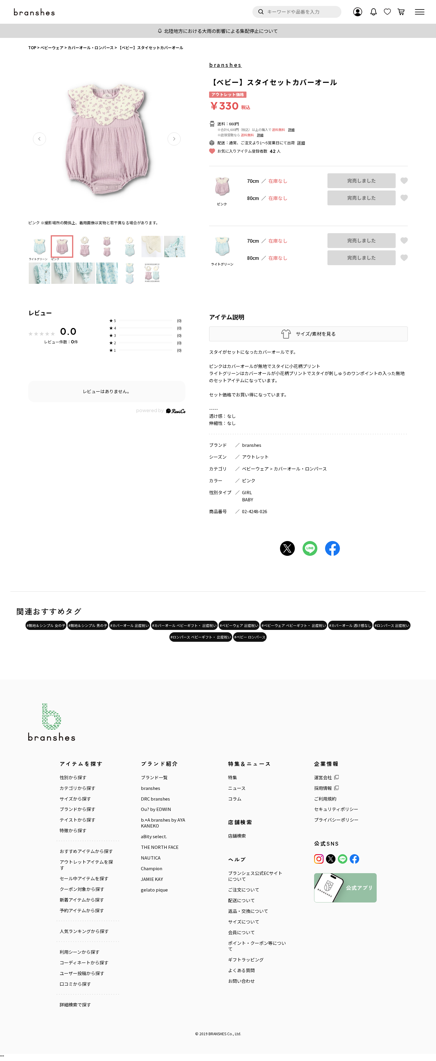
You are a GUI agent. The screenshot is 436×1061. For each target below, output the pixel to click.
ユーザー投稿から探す (82, 973)
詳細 (291, 129)
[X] (330, 859)
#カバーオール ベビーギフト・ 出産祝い (184, 625)
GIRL (247, 492)
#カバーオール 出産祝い (129, 625)
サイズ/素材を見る (316, 334)
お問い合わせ (241, 981)
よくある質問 (241, 970)
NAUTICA (150, 858)
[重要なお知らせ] (374, 12)
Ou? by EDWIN (156, 809)
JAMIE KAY (152, 879)
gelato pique (154, 890)
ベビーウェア (255, 468)
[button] (39, 138)
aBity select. (154, 836)
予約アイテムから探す (82, 910)
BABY (247, 499)
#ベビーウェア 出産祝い (239, 625)
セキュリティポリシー (336, 809)
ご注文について (243, 890)
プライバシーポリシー (336, 820)
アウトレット (255, 457)
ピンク (248, 480)
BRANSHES (217, 1033)
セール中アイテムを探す (84, 878)
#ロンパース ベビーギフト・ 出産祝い (201, 636)
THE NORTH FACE (160, 847)
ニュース (237, 788)
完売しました (361, 180)
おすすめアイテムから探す (86, 851)
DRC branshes (155, 799)
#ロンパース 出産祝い (392, 625)
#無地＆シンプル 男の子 (88, 625)
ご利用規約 (325, 799)
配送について (241, 900)
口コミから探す (75, 984)
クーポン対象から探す (82, 889)
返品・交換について (248, 911)
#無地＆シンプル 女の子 (46, 625)
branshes (225, 64)
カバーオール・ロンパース (300, 468)
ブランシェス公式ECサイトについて (255, 876)
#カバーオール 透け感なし (350, 625)
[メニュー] (419, 11)
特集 (232, 777)
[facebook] (354, 859)
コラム (234, 799)
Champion (151, 868)
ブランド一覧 (154, 777)
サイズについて (243, 922)
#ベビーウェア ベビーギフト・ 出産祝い (294, 625)
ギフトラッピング (246, 960)
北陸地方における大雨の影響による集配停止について (221, 30)
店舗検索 (237, 836)
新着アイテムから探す (82, 900)
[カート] (401, 12)
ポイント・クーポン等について (257, 946)
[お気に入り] (387, 12)
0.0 (68, 331)
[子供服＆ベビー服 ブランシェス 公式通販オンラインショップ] (34, 12)
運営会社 (323, 777)
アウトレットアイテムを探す (86, 865)
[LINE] (342, 859)
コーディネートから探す (84, 963)
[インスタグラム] (319, 859)
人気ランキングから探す (84, 931)
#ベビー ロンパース (249, 636)
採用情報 (323, 788)
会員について (241, 932)
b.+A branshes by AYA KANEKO (163, 823)
